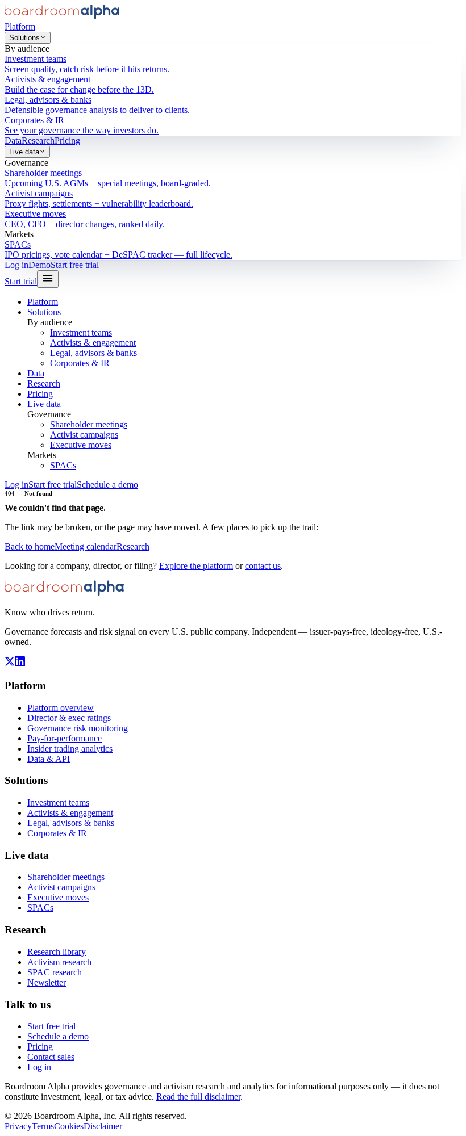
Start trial (21, 281)
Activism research (59, 962)
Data (13, 140)
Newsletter (46, 982)
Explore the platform (196, 566)
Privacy (18, 1126)
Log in (16, 265)
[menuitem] (233, 64)
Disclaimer (103, 1126)
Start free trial (75, 265)
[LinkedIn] (20, 663)
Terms (43, 1126)
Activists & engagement (93, 342)
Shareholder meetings (88, 424)
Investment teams (81, 332)
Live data (24, 152)
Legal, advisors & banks (93, 353)
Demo (39, 265)
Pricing (67, 140)
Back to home (30, 546)
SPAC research (54, 972)
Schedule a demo (107, 484)
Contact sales (50, 1057)
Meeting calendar (85, 546)
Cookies (69, 1126)
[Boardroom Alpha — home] (62, 16)
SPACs (63, 465)
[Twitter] (10, 663)
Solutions (24, 37)
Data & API (48, 759)
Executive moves (80, 445)
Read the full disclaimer (198, 1096)
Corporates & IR (80, 363)
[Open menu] (48, 279)
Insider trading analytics (70, 748)
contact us (263, 566)
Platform (20, 26)
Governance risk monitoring (77, 728)
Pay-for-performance (64, 738)
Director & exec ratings (69, 718)
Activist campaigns (84, 434)
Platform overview (60, 707)
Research (38, 140)
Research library (56, 952)
